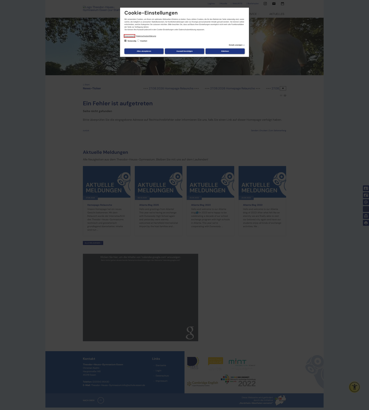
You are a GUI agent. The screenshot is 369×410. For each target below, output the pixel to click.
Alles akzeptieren (144, 51)
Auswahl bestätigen (184, 51)
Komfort (143, 41)
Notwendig (132, 41)
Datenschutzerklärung (146, 36)
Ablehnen (225, 51)
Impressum (129, 36)
